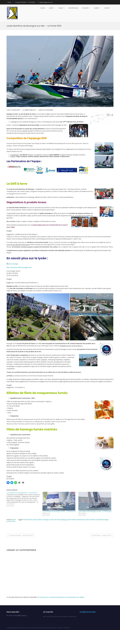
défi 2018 (57, 519)
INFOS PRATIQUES (73, 8)
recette (9, 521)
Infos (14, 519)
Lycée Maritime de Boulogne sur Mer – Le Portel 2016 (94, 511)
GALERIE (96, 8)
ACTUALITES (85, 8)
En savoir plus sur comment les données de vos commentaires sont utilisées (61, 597)
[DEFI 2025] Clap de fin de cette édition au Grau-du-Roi (59, 616)
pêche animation (90, 519)
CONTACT (107, 8)
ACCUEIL (42, 8)
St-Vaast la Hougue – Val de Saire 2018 (21, 535)
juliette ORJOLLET (30, 110)
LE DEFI (51, 8)
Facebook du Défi (87, 612)
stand (13, 521)
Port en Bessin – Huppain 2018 (101, 535)
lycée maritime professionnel (76, 519)
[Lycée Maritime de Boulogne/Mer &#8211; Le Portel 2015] (24, 499)
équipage (63, 519)
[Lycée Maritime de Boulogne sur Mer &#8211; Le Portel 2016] (95, 501)
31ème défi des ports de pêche (32, 519)
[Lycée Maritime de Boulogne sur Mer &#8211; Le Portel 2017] (59, 501)
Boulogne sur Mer (48, 519)
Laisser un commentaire (46, 110)
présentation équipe (102, 519)
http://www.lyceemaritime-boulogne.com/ (19, 267)
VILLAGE (61, 8)
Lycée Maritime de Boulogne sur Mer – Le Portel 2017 (58, 511)
